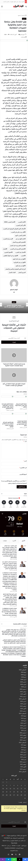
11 (21, 788)
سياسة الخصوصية (14, 850)
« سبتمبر (25, 802)
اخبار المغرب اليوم (20, 235)
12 (17, 788)
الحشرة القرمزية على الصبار (17, 245)
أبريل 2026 (23, 679)
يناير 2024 (23, 730)
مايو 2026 (23, 677)
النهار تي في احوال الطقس (10, 255)
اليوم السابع (22, 34)
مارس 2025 (23, 701)
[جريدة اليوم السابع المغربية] (18, 6)
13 (14, 788)
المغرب (23, 255)
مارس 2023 (23, 754)
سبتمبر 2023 (23, 740)
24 (25, 795)
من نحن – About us (6, 845)
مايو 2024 (23, 720)
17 (25, 791)
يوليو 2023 (23, 745)
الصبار (4, 249)
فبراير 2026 (23, 684)
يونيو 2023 (23, 747)
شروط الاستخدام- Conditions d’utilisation (14, 848)
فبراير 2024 (23, 728)
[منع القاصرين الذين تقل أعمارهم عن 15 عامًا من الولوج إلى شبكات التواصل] (7, 417)
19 (17, 791)
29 (6, 795)
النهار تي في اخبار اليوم (19, 259)
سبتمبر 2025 (23, 696)
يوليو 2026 (23, 672)
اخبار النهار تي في (20, 239)
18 (21, 791)
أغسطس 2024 (22, 713)
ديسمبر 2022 (23, 762)
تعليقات (5, 540)
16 (3, 788)
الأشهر (23, 540)
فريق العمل (23, 845)
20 (14, 791)
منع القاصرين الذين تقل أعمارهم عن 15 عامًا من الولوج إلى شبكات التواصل (7, 424)
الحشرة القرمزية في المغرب (17, 249)
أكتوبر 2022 (23, 766)
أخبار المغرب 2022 (9, 222)
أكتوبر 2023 (23, 737)
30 (3, 795)
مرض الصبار (21, 272)
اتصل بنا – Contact (16, 845)
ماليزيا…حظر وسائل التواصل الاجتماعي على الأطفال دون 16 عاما (14, 306)
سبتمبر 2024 (23, 711)
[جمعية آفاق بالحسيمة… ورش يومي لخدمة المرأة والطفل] (21, 399)
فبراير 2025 (23, 703)
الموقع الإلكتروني (23, 474)
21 (10, 791)
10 (25, 788)
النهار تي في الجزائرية (19, 262)
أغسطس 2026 (22, 669)
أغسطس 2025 (22, 699)
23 (3, 791)
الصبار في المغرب (20, 252)
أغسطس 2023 (22, 742)
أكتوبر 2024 (23, 708)
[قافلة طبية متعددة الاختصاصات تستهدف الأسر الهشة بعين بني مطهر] (21, 416)
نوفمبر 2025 (23, 691)
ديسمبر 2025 (23, 689)
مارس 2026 (23, 682)
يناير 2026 (23, 686)
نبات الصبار (12, 272)
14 (10, 788)
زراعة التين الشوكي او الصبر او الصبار (15, 269)
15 (6, 788)
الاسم (25, 461)
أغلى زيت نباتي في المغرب (18, 232)
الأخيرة (14, 540)
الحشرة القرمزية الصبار (19, 242)
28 (10, 795)
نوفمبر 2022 (23, 764)
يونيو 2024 (23, 718)
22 (6, 791)
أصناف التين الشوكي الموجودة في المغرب (14, 228)
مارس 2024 (23, 725)
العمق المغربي (8, 252)
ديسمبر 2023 (23, 732)
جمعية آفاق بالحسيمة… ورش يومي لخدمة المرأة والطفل (21, 405)
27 (14, 795)
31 (25, 798)
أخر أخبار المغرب (20, 225)
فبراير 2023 (23, 757)
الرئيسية (23, 15)
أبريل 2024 (23, 723)
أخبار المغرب (21, 222)
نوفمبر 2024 (23, 706)
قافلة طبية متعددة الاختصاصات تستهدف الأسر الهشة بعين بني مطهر (22, 423)
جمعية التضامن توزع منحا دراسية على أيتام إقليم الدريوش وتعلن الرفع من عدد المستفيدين (7, 406)
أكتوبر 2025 (23, 694)
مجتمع (19, 15)
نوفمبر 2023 (23, 735)
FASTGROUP (7, 838)
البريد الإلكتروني (23, 467)
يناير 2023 (23, 759)
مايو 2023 (23, 749)
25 (21, 795)
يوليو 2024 (23, 715)
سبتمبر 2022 (23, 769)
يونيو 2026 (23, 674)
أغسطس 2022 (22, 771)
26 (17, 795)
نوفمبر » (20, 802)
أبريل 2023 (23, 752)
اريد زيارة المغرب (7, 239)
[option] (14, 304)
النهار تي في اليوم (20, 265)
